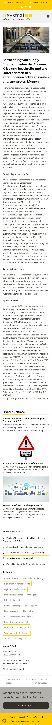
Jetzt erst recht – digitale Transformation (23, 463)
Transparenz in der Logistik (16, 633)
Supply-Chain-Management (16, 627)
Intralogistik (32, 594)
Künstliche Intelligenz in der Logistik (20, 605)
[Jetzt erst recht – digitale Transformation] (26, 447)
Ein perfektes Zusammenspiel (19, 558)
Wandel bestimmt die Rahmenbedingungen (25, 564)
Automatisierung (12, 578)
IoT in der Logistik (12, 600)
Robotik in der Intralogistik (16, 622)
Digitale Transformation (15, 589)
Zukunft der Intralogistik (15, 638)
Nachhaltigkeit (29, 611)
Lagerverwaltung (11, 611)
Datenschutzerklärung (20, 721)
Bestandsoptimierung (33, 578)
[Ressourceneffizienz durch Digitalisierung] (26, 489)
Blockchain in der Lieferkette (17, 583)
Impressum (36, 721)
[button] (48, 16)
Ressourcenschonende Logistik (18, 616)
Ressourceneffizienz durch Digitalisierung (23, 505)
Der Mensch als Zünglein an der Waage (35, 681)
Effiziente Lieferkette (13, 594)
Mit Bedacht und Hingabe (11, 681)
